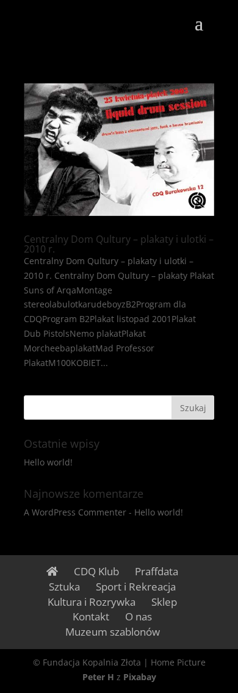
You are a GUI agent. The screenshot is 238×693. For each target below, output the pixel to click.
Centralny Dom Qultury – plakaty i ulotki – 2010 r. (119, 244)
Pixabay (139, 677)
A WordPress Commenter (75, 512)
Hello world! (48, 462)
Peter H (98, 677)
